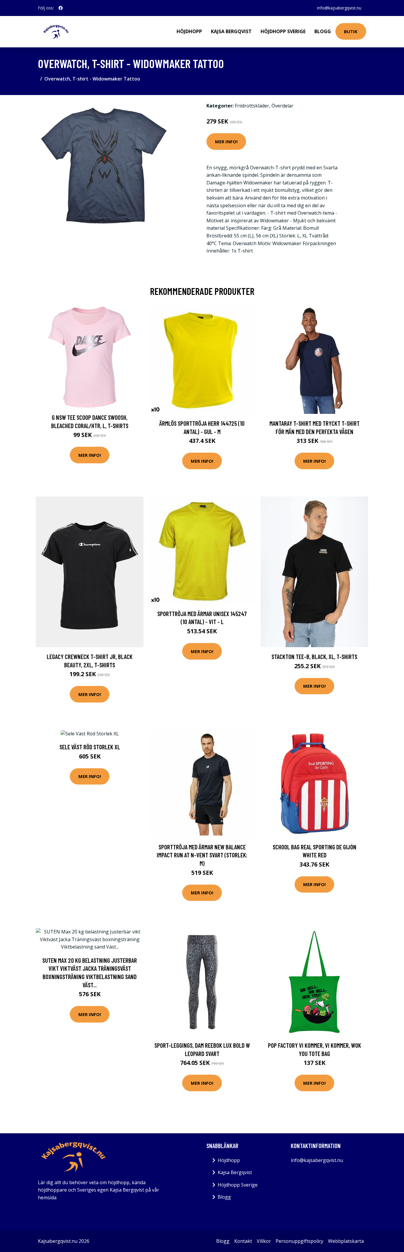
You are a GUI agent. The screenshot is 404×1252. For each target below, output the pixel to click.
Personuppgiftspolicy (299, 1241)
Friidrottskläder (252, 105)
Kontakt (243, 1241)
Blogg (322, 31)
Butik (351, 31)
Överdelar (282, 105)
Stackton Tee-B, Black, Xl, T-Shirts (314, 656)
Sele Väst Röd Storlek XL (89, 746)
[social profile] (60, 8)
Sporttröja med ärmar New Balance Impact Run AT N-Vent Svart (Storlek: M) (202, 855)
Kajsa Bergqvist (231, 31)
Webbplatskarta (346, 1241)
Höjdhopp (189, 31)
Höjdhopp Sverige (283, 31)
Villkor (264, 1241)
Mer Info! (226, 141)
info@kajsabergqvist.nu (339, 8)
